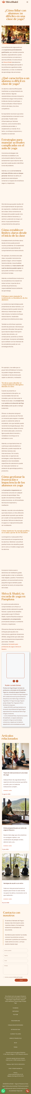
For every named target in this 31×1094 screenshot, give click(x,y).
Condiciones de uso (21, 1088)
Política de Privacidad (18, 977)
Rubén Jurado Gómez (13, 685)
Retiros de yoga (15, 1029)
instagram (15, 1011)
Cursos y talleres (15, 1034)
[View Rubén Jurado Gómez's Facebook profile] (14, 681)
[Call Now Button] (28, 1091)
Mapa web (19, 1091)
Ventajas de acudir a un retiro (15, 879)
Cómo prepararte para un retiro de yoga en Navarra (15, 824)
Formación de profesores (15, 1025)
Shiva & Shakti (7, 62)
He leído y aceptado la (13, 977)
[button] (3, 1091)
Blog (15, 1042)
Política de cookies (23, 1086)
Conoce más (7, 790)
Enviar (21, 980)
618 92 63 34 (21, 1064)
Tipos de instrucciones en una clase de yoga (15, 769)
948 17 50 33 (15, 1064)
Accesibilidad (13, 1091)
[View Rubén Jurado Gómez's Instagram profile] (17, 681)
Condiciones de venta (10, 1088)
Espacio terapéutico (16, 1038)
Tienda (15, 1047)
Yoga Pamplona (15, 1020)
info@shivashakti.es (17, 1068)
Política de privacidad (11, 1086)
